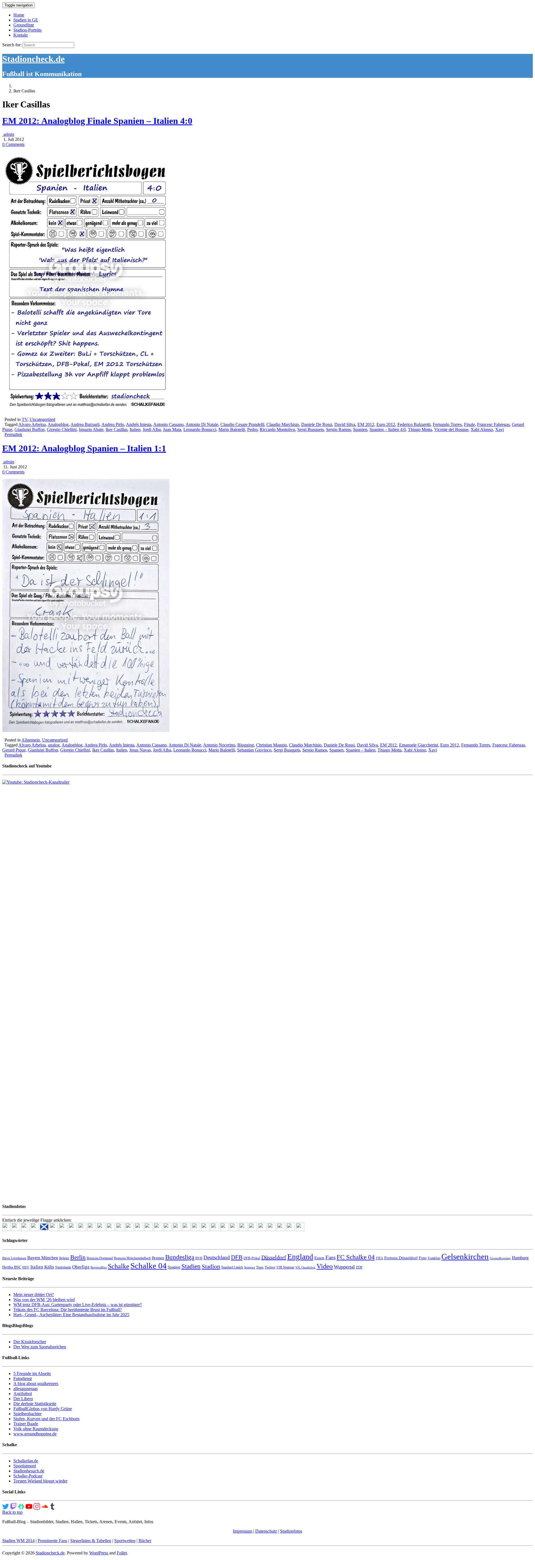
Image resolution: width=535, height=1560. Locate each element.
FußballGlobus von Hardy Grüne (42, 1408)
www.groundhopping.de (35, 1433)
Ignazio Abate (91, 429)
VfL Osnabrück (305, 1267)
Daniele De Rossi (316, 424)
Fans (330, 1257)
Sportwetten (124, 1540)
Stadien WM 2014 (18, 1540)
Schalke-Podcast (27, 1476)
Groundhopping (500, 1258)
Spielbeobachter (27, 1413)
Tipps (260, 1267)
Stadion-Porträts (27, 30)
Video (325, 1266)
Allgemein (30, 740)
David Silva (344, 424)
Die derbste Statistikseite (34, 1403)
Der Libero (23, 1398)
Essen (319, 1258)
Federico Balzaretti (414, 424)
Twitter (270, 1267)
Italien (135, 429)
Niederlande (63, 1267)
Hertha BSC (11, 1267)
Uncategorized (42, 419)
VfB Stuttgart (285, 1267)
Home (18, 15)
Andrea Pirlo (112, 424)
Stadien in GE (25, 20)
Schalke (118, 1266)
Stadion (211, 1266)
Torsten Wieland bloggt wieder (40, 1481)
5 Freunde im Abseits (32, 1373)
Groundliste (23, 25)
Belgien (64, 1258)
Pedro (252, 429)
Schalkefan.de (25, 1460)
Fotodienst (22, 1378)
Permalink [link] (13, 434)
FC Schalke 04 (356, 1257)
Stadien (191, 1266)
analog (54, 745)
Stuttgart (249, 1267)
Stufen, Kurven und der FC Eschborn (46, 1418)
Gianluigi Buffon (29, 429)
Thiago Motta (420, 429)
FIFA (379, 1258)
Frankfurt (434, 1258)
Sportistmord (24, 1465)
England (300, 1257)
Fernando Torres (447, 424)
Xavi (499, 429)
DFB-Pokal (252, 1258)
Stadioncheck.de (33, 59)
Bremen (158, 1258)
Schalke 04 (148, 1265)
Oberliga (80, 1267)
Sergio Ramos (338, 429)
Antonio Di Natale (202, 424)
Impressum (242, 1531)
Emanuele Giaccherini (418, 745)
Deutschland (216, 1257)
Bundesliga (179, 1257)
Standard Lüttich (232, 1267)
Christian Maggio (271, 745)
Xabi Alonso (482, 429)
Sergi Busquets (310, 429)
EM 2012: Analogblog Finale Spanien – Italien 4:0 (97, 121)
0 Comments (13, 144)
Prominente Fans (52, 1540)
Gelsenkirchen (465, 1256)
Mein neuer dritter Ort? (33, 1294)
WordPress (98, 1553)
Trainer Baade (25, 1423)
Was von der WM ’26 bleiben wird (44, 1299)
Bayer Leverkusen (14, 1258)
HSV (25, 1267)
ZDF (359, 1267)
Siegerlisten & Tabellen (90, 1540)
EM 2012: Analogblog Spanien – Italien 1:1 (84, 448)
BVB (198, 1258)
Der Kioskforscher (29, 1341)
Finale (469, 424)
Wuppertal (344, 1267)
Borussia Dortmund (100, 1258)
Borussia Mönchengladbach (132, 1258)
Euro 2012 (385, 424)
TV (24, 419)
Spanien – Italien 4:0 (387, 429)
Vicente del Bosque (451, 429)
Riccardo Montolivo (277, 429)
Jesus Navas (140, 750)
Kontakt (20, 35)
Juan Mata (172, 429)
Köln (49, 1267)
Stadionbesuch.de (28, 1470)
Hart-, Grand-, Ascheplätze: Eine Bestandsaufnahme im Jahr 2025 (71, 1314)
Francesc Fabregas (493, 424)
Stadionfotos (291, 1531)
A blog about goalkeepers (35, 1383)
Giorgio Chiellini (62, 429)
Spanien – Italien (360, 750)
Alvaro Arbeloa (32, 424)
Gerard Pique (14, 750)
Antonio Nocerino (219, 745)
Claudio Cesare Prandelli (242, 424)
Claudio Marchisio (282, 424)
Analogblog (58, 424)
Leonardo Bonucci (199, 429)
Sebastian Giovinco (254, 750)
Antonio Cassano (168, 424)
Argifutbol (22, 1393)
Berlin (78, 1257)
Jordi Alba (152, 429)
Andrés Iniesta (138, 424)
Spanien (360, 429)
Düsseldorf (273, 1257)
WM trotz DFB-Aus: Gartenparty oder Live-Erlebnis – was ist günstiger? (77, 1304)
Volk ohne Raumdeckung (35, 1428)
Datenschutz (266, 1531)
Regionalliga (99, 1267)
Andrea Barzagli (84, 424)
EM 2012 (366, 424)
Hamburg (520, 1257)
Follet (122, 1553)
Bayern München (42, 1257)
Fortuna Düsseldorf (401, 1258)
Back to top (12, 1512)
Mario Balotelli (231, 429)
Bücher (144, 1540)
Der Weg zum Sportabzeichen (39, 1346)
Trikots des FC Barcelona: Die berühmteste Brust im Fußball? (67, 1309)
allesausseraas (25, 1388)
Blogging (245, 745)
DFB (236, 1257)
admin (8, 134)
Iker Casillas (116, 429)
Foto (423, 1258)
